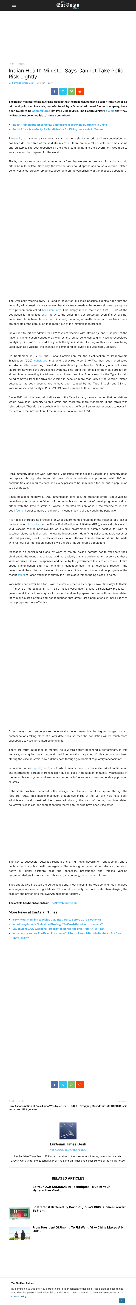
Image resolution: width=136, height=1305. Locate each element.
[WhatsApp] (71, 91)
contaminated (41, 111)
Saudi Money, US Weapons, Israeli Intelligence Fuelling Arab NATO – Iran (58, 928)
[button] (14, 5)
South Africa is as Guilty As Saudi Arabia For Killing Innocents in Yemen (57, 129)
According (34, 524)
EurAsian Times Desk (23, 82)
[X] (63, 91)
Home (12, 63)
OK (122, 1300)
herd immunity (51, 310)
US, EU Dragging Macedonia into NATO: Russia (99, 1105)
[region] (68, 38)
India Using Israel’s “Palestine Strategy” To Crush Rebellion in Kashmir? (57, 924)
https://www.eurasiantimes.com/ (68, 1149)
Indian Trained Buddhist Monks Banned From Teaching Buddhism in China (59, 124)
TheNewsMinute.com (64, 903)
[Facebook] (54, 91)
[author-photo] (68, 1139)
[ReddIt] (80, 91)
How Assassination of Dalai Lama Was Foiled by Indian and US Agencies (37, 1107)
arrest (21, 575)
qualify (38, 768)
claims (110, 111)
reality (18, 138)
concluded (40, 360)
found (19, 510)
